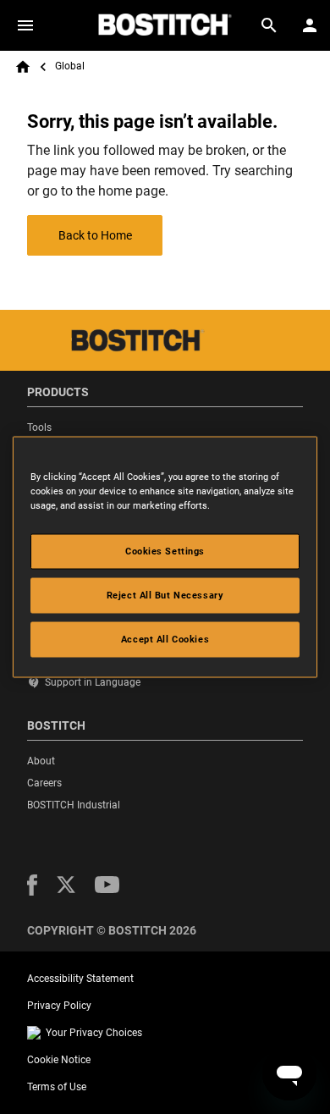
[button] (32, 885)
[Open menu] (25, 25)
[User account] (309, 25)
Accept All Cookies (165, 639)
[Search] (269, 25)
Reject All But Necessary (165, 595)
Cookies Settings (165, 551)
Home (22, 66)
